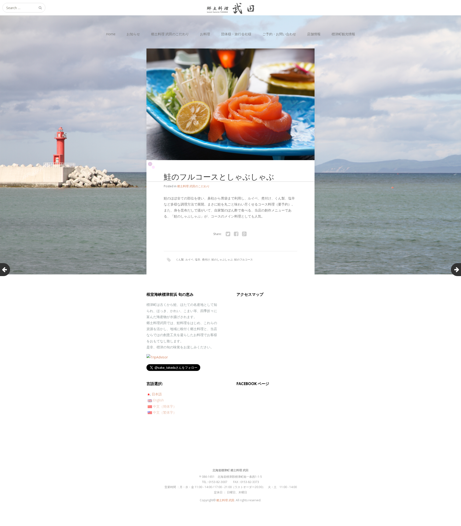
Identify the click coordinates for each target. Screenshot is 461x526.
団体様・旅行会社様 (236, 34)
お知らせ (133, 34)
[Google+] (244, 234)
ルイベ (189, 259)
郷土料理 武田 (225, 500)
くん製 (180, 259)
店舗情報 (314, 34)
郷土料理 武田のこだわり (170, 34)
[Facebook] (236, 234)
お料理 (205, 34)
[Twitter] (227, 234)
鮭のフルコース (243, 259)
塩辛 (197, 259)
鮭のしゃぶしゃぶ (222, 259)
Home (110, 34)
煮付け (206, 259)
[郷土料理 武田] (230, 7)
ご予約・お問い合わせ (279, 34)
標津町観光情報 (343, 34)
